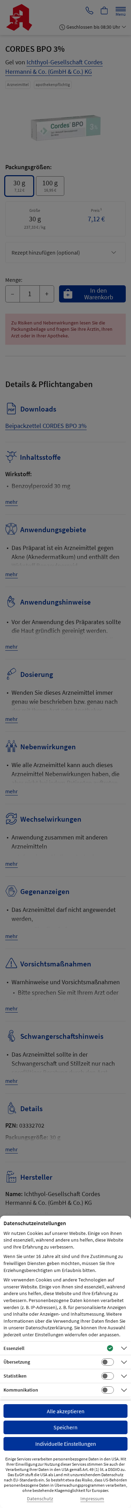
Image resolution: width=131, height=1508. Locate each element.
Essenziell (13, 1348)
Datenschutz (40, 1499)
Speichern (65, 1427)
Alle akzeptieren (66, 1411)
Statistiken (15, 1376)
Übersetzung (16, 1362)
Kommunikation (20, 1390)
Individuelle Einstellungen (65, 1443)
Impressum (92, 1499)
